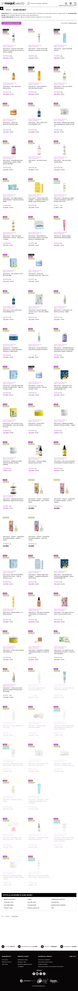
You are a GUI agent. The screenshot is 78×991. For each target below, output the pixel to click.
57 (12, 46)
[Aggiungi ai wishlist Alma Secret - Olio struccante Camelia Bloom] (64, 142)
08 (9, 308)
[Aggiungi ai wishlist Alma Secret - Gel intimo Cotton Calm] (39, 142)
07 (10, 46)
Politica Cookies (42, 964)
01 (37, 835)
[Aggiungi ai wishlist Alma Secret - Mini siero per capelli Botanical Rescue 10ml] (39, 819)
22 (7, 46)
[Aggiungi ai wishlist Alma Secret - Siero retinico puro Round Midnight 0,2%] (39, 104)
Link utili (72, 956)
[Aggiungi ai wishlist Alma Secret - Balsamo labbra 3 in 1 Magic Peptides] (13, 594)
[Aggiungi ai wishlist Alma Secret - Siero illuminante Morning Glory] (13, 68)
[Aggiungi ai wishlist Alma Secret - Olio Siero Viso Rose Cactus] (13, 781)
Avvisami (39, 700)
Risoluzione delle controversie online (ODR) (50, 966)
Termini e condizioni (44, 959)
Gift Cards (5, 964)
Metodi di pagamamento (25, 964)
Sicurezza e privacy (45, 956)
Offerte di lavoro (7, 962)
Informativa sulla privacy (45, 962)
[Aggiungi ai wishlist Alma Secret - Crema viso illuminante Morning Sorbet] (13, 104)
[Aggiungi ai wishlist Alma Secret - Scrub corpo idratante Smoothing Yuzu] (13, 632)
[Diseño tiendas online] (54, 981)
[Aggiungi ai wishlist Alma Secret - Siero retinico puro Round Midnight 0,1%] (13, 291)
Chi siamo (5, 959)
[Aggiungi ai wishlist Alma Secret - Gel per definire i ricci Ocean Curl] (13, 707)
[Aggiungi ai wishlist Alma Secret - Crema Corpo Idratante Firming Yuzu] (39, 405)
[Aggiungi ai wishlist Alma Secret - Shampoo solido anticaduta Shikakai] (39, 707)
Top (3, 10)
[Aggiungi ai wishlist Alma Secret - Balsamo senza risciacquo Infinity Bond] (39, 669)
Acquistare (13, 61)
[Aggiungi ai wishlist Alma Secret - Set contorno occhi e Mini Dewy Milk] (13, 255)
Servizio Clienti (23, 956)
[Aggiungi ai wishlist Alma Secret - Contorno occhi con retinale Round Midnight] (64, 669)
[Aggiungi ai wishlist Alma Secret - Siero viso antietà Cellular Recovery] (64, 68)
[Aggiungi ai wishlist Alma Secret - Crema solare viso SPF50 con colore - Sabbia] (64, 291)
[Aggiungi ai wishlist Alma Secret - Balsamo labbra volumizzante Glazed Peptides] (64, 217)
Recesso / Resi (22, 962)
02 (3, 46)
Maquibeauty (6, 956)
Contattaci (21, 966)
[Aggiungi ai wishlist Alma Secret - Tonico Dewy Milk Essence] (64, 30)
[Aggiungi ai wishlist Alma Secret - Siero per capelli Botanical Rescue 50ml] (39, 443)
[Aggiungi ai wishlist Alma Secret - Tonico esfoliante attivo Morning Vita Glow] (39, 68)
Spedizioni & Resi (23, 959)
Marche (8, 10)
